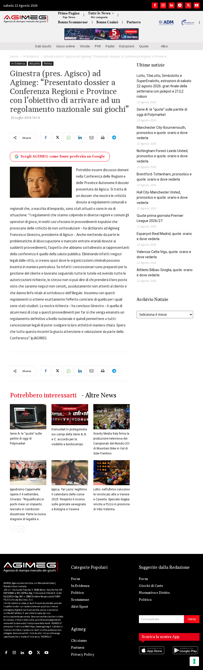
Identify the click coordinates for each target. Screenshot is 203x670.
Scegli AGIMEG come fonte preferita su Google (63, 156)
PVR (98, 46)
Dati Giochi (43, 46)
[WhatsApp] (68, 138)
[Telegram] (180, 5)
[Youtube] (197, 5)
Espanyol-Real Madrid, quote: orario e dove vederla (164, 236)
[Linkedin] (172, 5)
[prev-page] (13, 529)
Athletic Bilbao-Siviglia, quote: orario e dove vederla (165, 272)
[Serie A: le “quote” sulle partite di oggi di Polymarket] (28, 416)
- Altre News (98, 395)
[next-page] (21, 529)
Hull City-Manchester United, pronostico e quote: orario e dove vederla (162, 197)
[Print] (102, 138)
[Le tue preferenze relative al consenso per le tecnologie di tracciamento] (194, 661)
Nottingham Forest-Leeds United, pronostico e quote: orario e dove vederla (162, 156)
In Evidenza (31, 56)
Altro (164, 46)
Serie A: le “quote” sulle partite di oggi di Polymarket (26, 438)
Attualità (34, 63)
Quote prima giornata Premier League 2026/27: (160, 218)
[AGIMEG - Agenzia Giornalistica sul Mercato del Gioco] (26, 19)
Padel (110, 46)
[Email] (91, 138)
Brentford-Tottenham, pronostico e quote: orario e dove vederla (164, 176)
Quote (144, 46)
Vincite (85, 46)
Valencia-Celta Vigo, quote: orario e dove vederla (164, 254)
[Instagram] (163, 5)
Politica (48, 63)
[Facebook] (155, 5)
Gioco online (65, 46)
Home (14, 56)
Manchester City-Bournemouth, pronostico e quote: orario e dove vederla (162, 133)
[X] (188, 5)
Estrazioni (126, 46)
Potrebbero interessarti (43, 395)
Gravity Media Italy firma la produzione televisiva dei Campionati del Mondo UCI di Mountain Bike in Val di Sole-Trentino (111, 443)
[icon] (152, 655)
